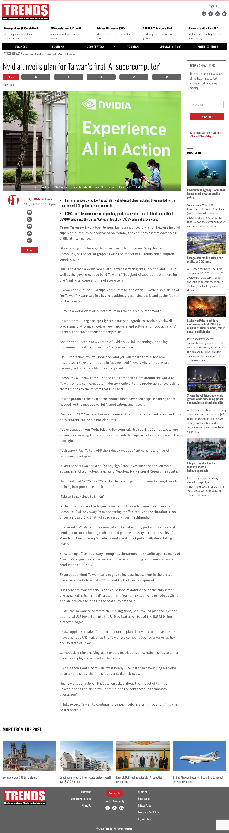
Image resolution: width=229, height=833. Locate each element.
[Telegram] (166, 77)
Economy (58, 47)
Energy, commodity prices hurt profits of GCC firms (205, 259)
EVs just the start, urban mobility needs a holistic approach (201, 467)
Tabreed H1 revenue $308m (111, 28)
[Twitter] (217, 13)
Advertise (142, 792)
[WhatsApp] (134, 77)
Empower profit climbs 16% (204, 28)
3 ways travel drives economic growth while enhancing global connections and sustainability (205, 399)
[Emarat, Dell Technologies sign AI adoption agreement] (143, 756)
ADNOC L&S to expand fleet (157, 28)
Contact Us (114, 793)
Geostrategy (96, 47)
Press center (144, 798)
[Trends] (25, 12)
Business (21, 47)
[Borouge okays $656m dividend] (29, 756)
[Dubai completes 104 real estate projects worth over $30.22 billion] (86, 756)
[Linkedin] (224, 13)
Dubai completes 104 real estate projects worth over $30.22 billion (85, 779)
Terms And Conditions (148, 812)
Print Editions (208, 47)
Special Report (171, 47)
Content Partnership (81, 798)
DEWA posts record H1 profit (65, 28)
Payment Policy (145, 819)
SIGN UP (207, 117)
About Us (86, 805)
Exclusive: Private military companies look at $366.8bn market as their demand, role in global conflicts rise (206, 326)
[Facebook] (210, 13)
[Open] (204, 14)
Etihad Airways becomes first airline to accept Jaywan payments (198, 779)
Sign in (213, 6)
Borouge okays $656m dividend (21, 28)
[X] (68, 77)
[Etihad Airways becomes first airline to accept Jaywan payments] (199, 756)
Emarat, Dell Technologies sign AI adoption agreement (139, 779)
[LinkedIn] (101, 77)
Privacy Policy (205, 136)
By (40, 199)
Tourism (133, 47)
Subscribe (86, 792)
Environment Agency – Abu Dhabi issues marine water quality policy (206, 193)
